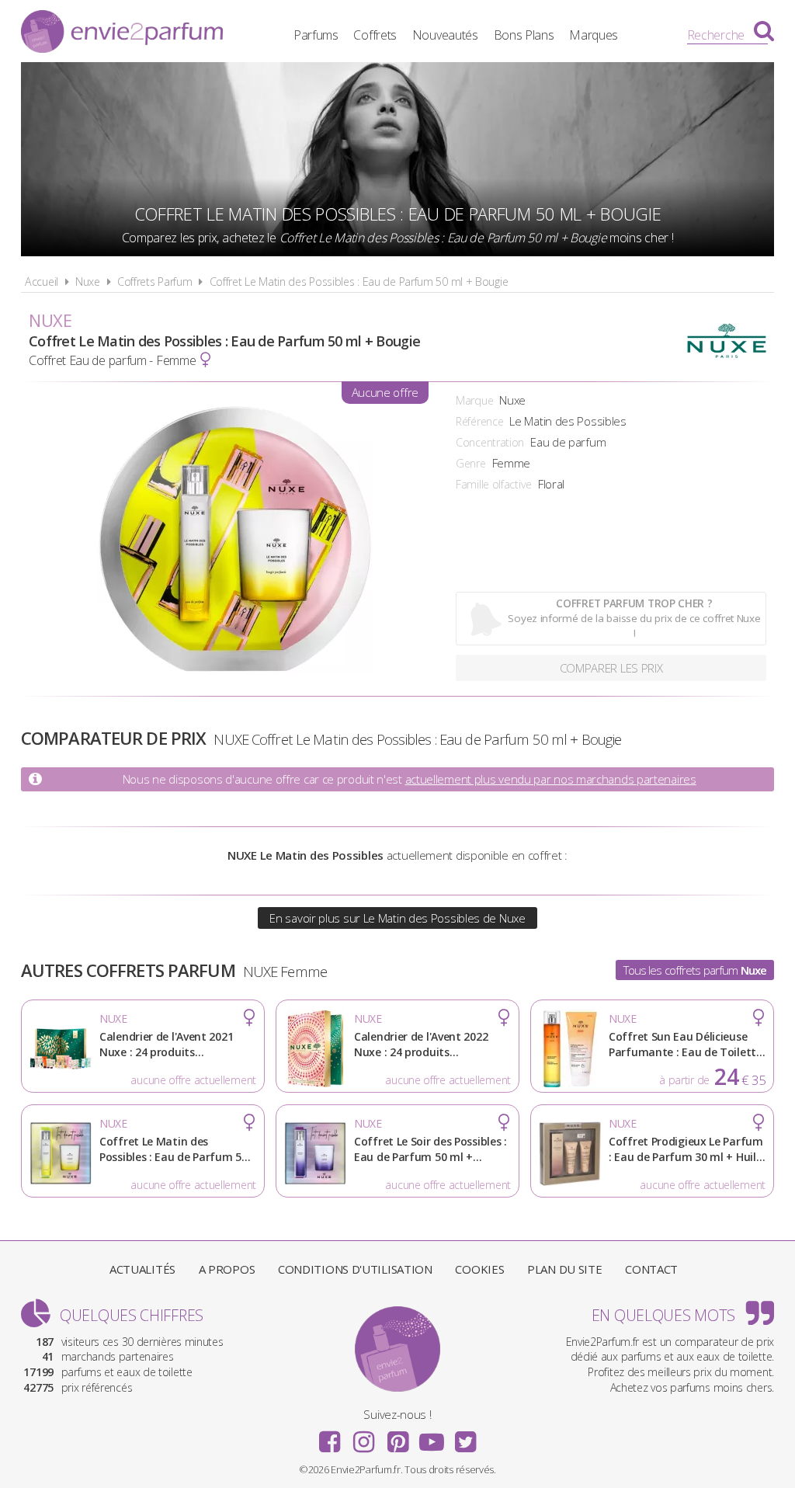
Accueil (41, 281)
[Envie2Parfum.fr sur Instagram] (363, 1436)
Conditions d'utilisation (355, 1269)
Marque (474, 400)
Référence (479, 421)
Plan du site (564, 1269)
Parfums (315, 34)
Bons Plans (524, 34)
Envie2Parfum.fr (122, 33)
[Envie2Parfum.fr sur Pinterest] (397, 1436)
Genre (471, 463)
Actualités (142, 1269)
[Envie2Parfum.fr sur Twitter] (465, 1436)
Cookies (479, 1269)
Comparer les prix (611, 668)
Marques (593, 34)
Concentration (490, 442)
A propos (227, 1269)
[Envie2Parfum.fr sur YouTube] (431, 1436)
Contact (651, 1269)
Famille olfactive (494, 484)
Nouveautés (445, 34)
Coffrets (375, 34)
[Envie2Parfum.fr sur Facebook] (330, 1436)
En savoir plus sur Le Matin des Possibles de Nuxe (397, 918)
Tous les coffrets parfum (695, 970)
